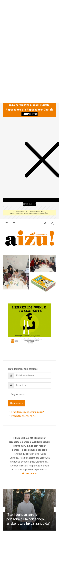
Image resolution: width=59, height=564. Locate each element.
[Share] (45, 223)
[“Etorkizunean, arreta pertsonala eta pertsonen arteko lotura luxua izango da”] (29, 509)
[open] (6, 223)
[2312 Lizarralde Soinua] (29, 323)
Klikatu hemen (29, 473)
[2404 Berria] (29, 212)
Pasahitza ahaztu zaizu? (23, 416)
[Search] (52, 223)
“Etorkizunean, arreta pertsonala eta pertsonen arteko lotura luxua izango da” (28, 519)
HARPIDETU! (29, 114)
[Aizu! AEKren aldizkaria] (29, 238)
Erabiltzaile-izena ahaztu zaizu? (27, 412)
